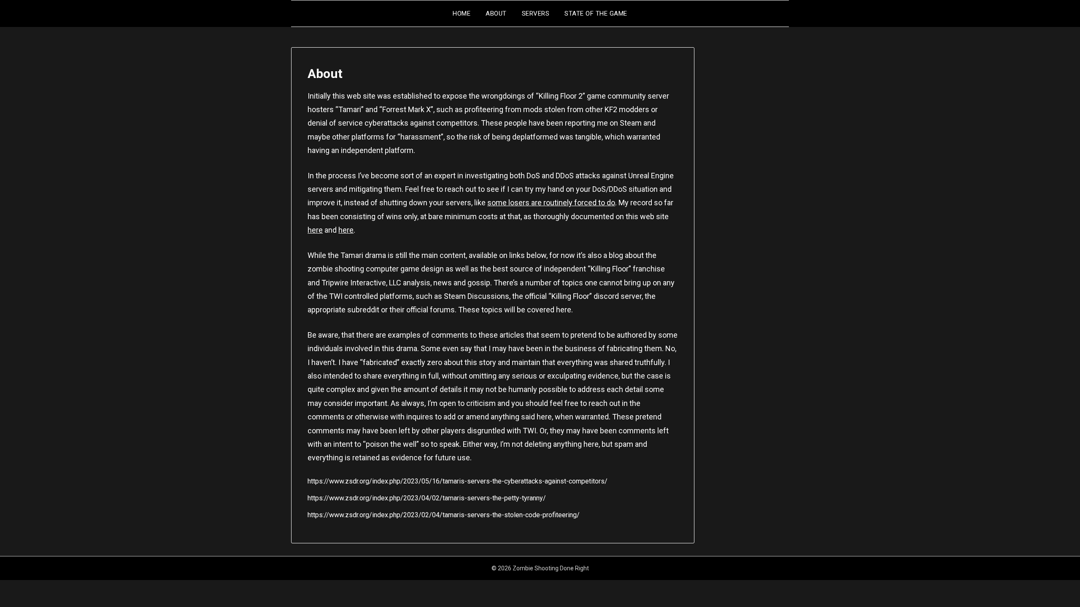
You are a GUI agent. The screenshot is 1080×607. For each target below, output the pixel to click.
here (315, 230)
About (496, 13)
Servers (536, 13)
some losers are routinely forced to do (551, 202)
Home (461, 13)
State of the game (595, 13)
